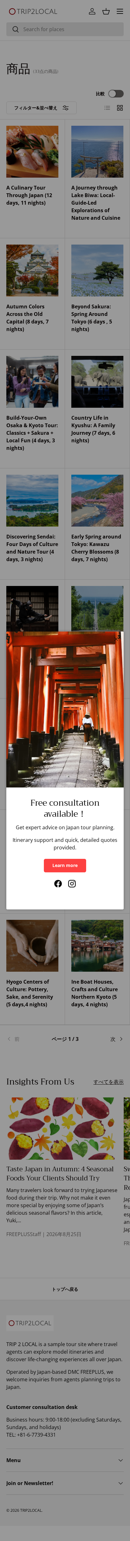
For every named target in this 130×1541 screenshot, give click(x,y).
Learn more (65, 865)
